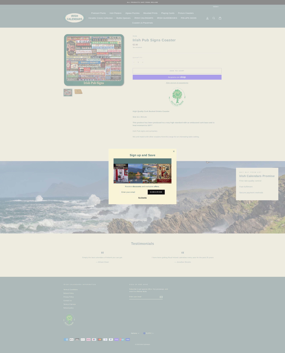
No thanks (142, 198)
